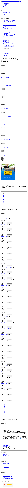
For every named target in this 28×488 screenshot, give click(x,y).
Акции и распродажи (8, 6)
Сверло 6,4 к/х (4, 304)
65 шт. (8, 383)
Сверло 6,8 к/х (4, 346)
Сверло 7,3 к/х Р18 (5, 395)
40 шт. (8, 304)
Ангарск (5, 15)
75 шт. (8, 218)
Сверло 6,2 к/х (4, 291)
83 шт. (8, 291)
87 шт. (8, 261)
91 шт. (8, 334)
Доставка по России (7, 456)
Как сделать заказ (7, 454)
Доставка (5, 4)
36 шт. (8, 346)
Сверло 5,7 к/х (4, 255)
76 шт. (8, 230)
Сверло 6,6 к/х (4, 334)
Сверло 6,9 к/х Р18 (5, 359)
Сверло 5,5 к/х (4, 242)
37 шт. (8, 224)
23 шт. (12, 267)
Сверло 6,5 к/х (4, 316)
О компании (6, 3)
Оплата (4, 5)
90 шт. (8, 236)
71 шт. (10, 371)
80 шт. (8, 365)
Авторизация (6, 53)
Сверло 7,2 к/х (4, 383)
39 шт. (8, 389)
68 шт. (8, 285)
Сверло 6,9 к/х (4, 353)
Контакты (5, 8)
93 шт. (8, 248)
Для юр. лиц (6, 467)
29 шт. (8, 242)
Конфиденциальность (8, 478)
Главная (5, 55)
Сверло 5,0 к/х (4, 218)
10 (3, 203)
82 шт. (10, 310)
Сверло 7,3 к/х (4, 389)
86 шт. (8, 316)
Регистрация (6, 52)
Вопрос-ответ (6, 474)
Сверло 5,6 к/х (4, 248)
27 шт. (12, 279)
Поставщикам (6, 465)
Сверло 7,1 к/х (4, 377)
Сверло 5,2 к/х (4, 230)
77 (3, 206)
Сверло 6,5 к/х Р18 (5, 328)
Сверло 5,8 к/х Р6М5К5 (6, 267)
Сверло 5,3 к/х (4, 236)
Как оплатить (6, 455)
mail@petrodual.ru (7, 445)
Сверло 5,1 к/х (4, 224)
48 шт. (8, 377)
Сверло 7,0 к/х (4, 365)
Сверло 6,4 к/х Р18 (5, 310)
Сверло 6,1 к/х (4, 285)
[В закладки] (1, 229)
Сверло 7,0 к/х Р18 (5, 371)
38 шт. (12, 322)
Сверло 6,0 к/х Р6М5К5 (6, 279)
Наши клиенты (6, 463)
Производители (6, 464)
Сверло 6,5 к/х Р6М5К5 (6, 322)
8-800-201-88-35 (6, 12)
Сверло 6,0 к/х (4, 273)
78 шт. (8, 273)
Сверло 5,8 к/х (4, 261)
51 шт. (8, 340)
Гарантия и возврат (7, 476)
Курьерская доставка (7, 457)
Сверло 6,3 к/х (4, 297)
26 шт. (10, 359)
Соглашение (6, 477)
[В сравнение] (2, 229)
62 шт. (8, 297)
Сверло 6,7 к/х (4, 340)
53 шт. (10, 395)
